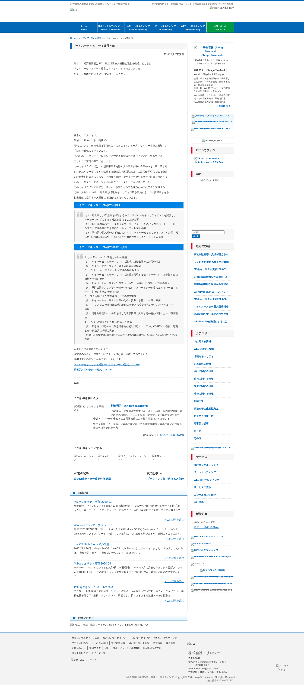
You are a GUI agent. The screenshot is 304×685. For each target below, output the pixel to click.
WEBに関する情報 (204, 348)
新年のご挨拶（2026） (206, 527)
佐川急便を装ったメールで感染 (93, 587)
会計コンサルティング (138, 28)
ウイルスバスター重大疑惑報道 (211, 306)
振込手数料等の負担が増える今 (211, 254)
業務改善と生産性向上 (206, 408)
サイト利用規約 (80, 653)
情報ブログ (95, 648)
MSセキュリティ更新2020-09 (92, 563)
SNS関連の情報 (202, 363)
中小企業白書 (118, 642)
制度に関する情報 (204, 386)
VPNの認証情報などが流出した (211, 276)
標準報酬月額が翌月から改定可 (211, 284)
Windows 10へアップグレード (93, 525)
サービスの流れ (202, 487)
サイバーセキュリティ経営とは (95, 45)
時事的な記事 (201, 423)
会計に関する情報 (204, 371)
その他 (197, 438)
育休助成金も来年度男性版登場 (92, 478)
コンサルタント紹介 (205, 494)
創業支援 (199, 401)
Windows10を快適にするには (210, 321)
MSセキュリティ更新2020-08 (210, 299)
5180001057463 (225, 680)
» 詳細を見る (224, 106)
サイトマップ (98, 653)
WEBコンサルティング (193, 28)
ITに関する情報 (202, 341)
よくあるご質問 (100, 642)
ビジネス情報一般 (204, 416)
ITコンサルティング (165, 28)
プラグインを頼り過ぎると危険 (165, 478)
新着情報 (157, 642)
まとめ (197, 430)
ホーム (83, 28)
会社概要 (199, 502)
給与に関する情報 (204, 378)
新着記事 (201, 513)
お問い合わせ (220, 28)
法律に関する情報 (204, 393)
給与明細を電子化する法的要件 (211, 314)
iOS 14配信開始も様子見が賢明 (211, 261)
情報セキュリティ (204, 356)
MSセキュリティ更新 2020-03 (93, 501)
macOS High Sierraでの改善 (91, 544)
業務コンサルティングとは (111, 27)
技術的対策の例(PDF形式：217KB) (93, 369)
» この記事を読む (174, 519)
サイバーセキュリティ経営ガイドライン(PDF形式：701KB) (107, 364)
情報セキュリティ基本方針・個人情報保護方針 (137, 648)
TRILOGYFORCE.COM (170, 434)
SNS (106, 648)
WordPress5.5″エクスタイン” (211, 291)
